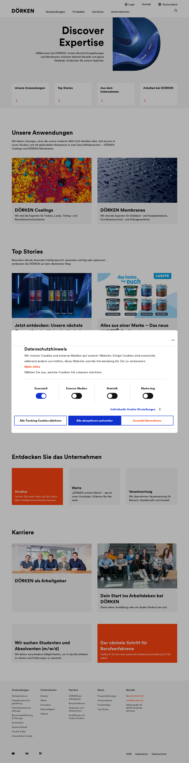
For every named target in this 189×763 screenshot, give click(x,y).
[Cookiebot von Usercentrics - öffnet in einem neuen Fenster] (158, 340)
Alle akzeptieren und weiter (94, 420)
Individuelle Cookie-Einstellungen (132, 409)
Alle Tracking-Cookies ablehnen (40, 420)
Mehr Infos (32, 366)
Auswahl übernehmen (147, 420)
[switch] (76, 396)
